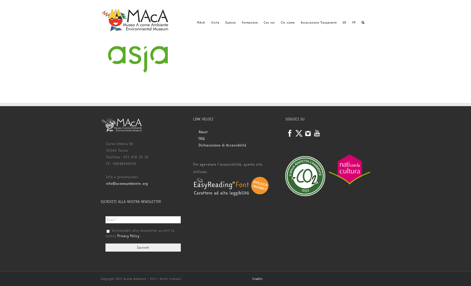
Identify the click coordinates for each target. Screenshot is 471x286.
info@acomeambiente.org (127, 183)
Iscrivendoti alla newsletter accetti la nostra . (139, 233)
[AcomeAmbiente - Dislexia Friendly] (231, 179)
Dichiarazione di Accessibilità (222, 145)
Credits (257, 279)
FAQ (201, 138)
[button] (363, 22)
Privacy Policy (128, 236)
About (203, 132)
